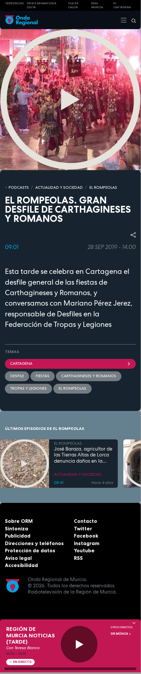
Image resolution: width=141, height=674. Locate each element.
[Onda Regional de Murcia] (21, 19)
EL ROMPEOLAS (103, 187)
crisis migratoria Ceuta (41, 5)
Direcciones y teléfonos (34, 543)
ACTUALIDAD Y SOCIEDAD (59, 187)
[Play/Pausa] (79, 644)
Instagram (86, 543)
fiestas (42, 376)
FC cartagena (122, 5)
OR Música (120, 634)
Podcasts (19, 187)
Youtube (84, 550)
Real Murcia (97, 5)
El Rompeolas (72, 388)
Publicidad (17, 536)
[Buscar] (131, 20)
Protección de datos (30, 550)
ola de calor (73, 5)
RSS (78, 558)
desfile (17, 376)
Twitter (83, 528)
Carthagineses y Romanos (88, 376)
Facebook (86, 536)
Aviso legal (18, 558)
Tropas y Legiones (28, 388)
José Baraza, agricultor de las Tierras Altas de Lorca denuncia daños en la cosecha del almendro (83, 455)
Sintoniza (16, 528)
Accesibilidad (21, 565)
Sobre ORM (19, 521)
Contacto (85, 521)
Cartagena (21, 363)
